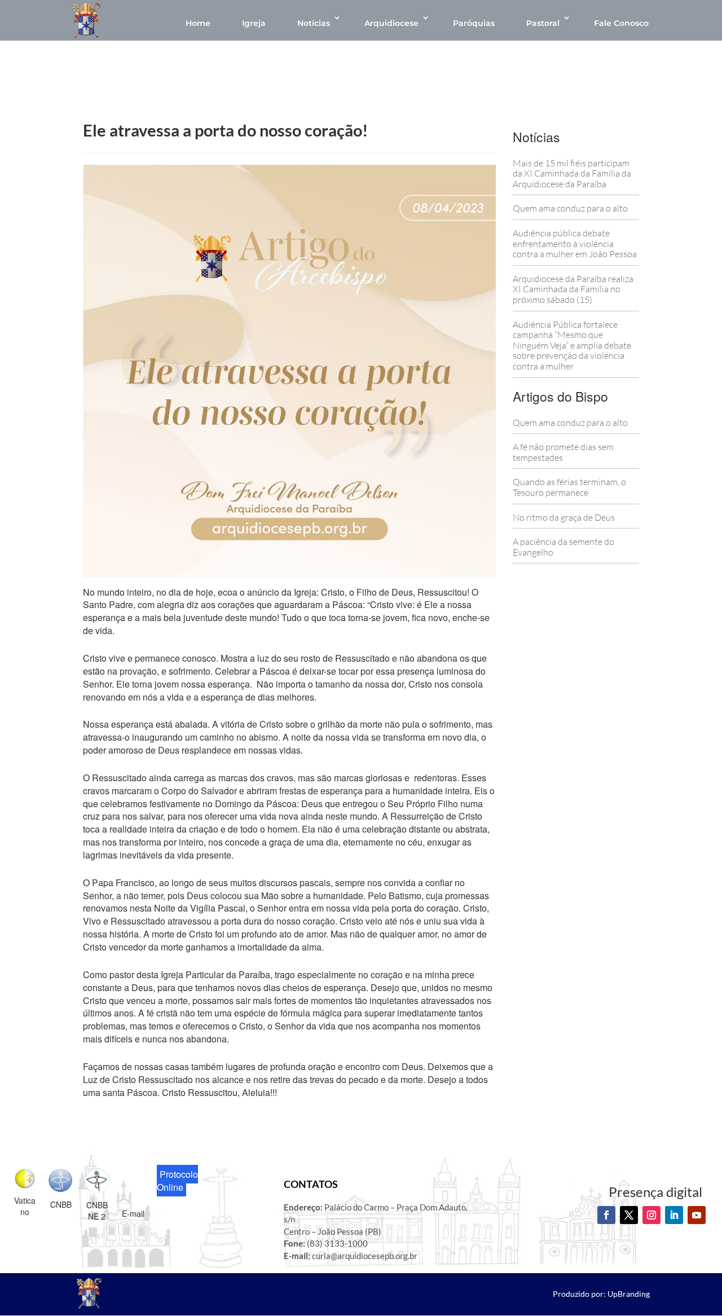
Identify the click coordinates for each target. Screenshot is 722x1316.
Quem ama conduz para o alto (570, 208)
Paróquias (474, 23)
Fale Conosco (621, 23)
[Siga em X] (629, 1215)
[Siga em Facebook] (606, 1215)
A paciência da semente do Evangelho (563, 547)
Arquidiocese (391, 23)
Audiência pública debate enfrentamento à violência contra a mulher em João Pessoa (575, 243)
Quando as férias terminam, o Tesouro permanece (569, 487)
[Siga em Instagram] (651, 1215)
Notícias (313, 23)
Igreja (254, 23)
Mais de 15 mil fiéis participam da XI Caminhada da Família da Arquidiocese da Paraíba (572, 173)
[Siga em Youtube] (697, 1215)
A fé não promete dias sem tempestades (563, 452)
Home (198, 23)
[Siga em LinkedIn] (674, 1215)
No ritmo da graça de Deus (564, 517)
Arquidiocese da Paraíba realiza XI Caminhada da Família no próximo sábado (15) (573, 289)
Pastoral (543, 23)
